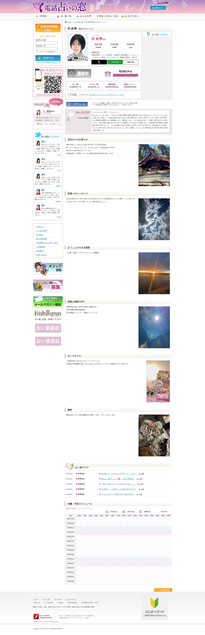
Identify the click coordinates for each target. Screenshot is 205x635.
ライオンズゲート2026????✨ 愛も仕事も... (118, 494)
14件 (130, 47)
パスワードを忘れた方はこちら (48, 62)
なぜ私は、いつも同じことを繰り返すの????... (119, 489)
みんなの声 (85, 16)
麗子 (43, 190)
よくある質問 (163, 3)
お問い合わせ (41, 255)
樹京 (43, 141)
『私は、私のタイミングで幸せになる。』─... (118, 484)
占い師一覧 (66, 16)
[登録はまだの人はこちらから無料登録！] (48, 31)
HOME (43, 16)
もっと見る (84, 118)
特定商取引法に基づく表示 (47, 243)
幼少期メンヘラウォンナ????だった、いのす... (119, 474)
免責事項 (40, 251)
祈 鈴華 (141, 473)
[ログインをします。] (48, 60)
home (69, 22)
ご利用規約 (40, 247)
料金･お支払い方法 (108, 16)
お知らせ (40, 227)
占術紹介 (40, 235)
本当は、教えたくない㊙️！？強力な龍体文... (118, 479)
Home (36, 599)
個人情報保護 (41, 239)
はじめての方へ (131, 16)
